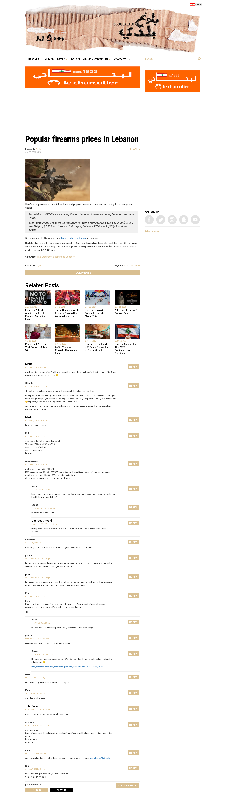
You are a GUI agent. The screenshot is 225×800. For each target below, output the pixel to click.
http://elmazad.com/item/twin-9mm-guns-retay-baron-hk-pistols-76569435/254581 (68, 667)
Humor (73, 5)
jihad (28, 574)
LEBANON (128, 265)
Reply (133, 366)
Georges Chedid (41, 520)
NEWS (137, 265)
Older (37, 790)
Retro (82, 5)
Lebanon (134, 149)
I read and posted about (73, 238)
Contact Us (134, 5)
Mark (28, 364)
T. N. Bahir (31, 706)
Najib (38, 149)
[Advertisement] (82, 109)
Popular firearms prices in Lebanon (82, 139)
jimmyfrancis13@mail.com (101, 758)
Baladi (94, 5)
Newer (61, 790)
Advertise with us (155, 231)
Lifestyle (58, 5)
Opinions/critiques (112, 5)
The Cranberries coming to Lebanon (56, 256)
